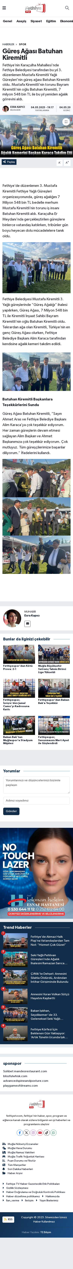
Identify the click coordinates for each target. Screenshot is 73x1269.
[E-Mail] (27, 624)
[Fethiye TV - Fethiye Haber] (35, 8)
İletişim (29, 1200)
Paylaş (11, 162)
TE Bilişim (45, 1232)
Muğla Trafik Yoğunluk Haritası (26, 1156)
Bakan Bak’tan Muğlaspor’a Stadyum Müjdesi (18, 740)
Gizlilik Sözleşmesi (17, 1188)
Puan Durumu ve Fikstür (22, 1160)
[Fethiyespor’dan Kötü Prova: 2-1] (19, 654)
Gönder (11, 811)
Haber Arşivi (15, 1173)
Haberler (8, 44)
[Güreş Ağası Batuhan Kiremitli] (36, 136)
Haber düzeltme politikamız (23, 1196)
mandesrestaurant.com (30, 1071)
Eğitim (51, 21)
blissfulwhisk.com (15, 1076)
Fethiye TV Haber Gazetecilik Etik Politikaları (33, 1183)
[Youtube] (40, 1133)
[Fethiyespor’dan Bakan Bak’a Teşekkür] (54, 688)
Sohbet (8, 1071)
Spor (22, 44)
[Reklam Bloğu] (36, 873)
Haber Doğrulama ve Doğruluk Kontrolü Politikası (35, 1192)
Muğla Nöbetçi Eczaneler (23, 1144)
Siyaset (36, 21)
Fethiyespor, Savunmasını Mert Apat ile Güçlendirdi (53, 740)
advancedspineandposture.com (25, 1081)
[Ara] (67, 8)
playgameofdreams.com (20, 1085)
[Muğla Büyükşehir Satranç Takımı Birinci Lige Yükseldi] (54, 654)
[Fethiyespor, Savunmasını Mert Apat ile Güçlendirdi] (54, 725)
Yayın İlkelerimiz (48, 1200)
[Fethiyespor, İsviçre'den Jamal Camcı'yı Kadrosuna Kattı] (19, 688)
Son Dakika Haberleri (20, 1169)
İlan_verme (12, 1200)
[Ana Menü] (4, 8)
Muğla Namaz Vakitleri (21, 1152)
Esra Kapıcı (31, 615)
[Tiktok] (47, 1133)
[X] (26, 1133)
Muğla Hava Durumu (20, 1148)
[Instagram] (33, 1133)
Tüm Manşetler (17, 1165)
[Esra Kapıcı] (12, 618)
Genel (7, 21)
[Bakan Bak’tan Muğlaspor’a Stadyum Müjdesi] (19, 725)
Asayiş (21, 21)
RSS (10, 1219)
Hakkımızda (53, 1196)
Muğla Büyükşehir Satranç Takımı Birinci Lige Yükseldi (52, 669)
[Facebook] (20, 1133)
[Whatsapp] (53, 1133)
